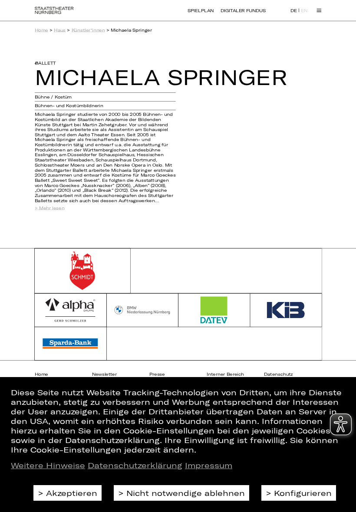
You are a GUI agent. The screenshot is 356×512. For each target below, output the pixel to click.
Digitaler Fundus (243, 10)
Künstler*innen (88, 30)
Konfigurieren (303, 493)
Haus (60, 30)
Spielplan (201, 10)
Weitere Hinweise (48, 465)
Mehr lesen (52, 208)
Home (41, 30)
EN (304, 11)
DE (293, 11)
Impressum (208, 465)
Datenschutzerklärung (135, 465)
